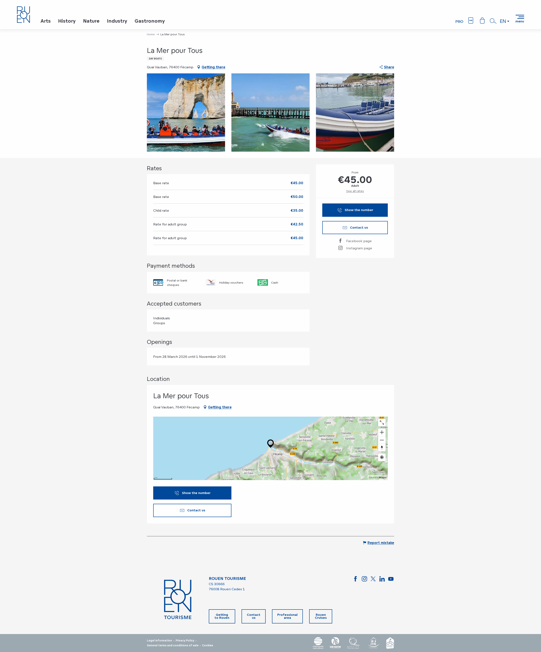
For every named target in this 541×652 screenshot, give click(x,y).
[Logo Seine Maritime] (335, 643)
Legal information (159, 640)
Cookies (207, 645)
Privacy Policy (185, 640)
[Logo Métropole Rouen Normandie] (318, 643)
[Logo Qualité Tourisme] (353, 643)
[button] (493, 21)
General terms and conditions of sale (172, 645)
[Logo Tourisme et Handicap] (373, 643)
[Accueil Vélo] (390, 643)
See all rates (355, 191)
